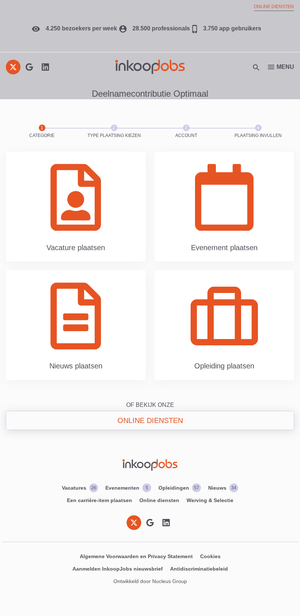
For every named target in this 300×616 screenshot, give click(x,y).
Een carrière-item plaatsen (99, 500)
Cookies (210, 556)
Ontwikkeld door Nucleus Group (150, 581)
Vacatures (79, 488)
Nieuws (222, 488)
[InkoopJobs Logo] (150, 67)
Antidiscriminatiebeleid (199, 569)
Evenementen (126, 488)
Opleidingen (178, 488)
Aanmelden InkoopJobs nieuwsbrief (117, 569)
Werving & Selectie (210, 500)
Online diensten (274, 6)
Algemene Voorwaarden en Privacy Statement (136, 556)
